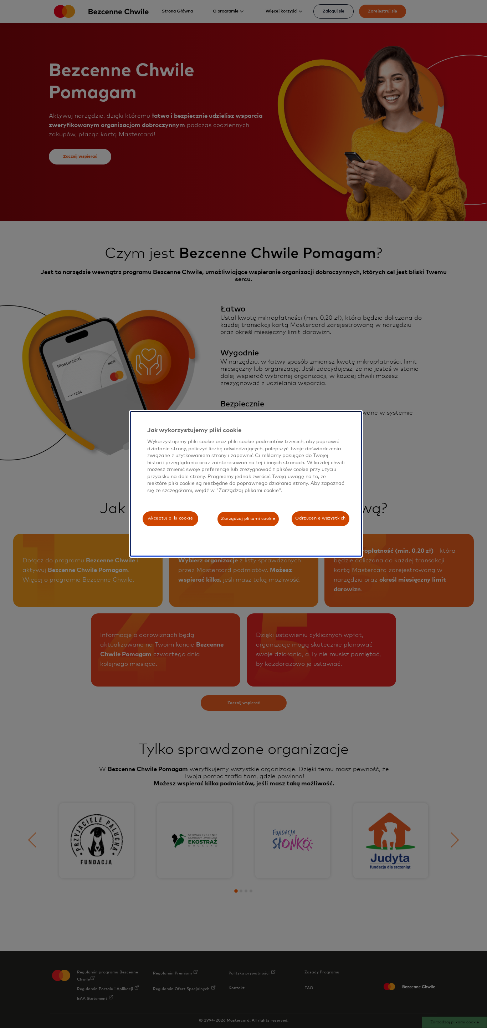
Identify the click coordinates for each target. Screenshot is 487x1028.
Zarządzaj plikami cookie (248, 519)
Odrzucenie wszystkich (320, 518)
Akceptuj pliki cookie (170, 518)
